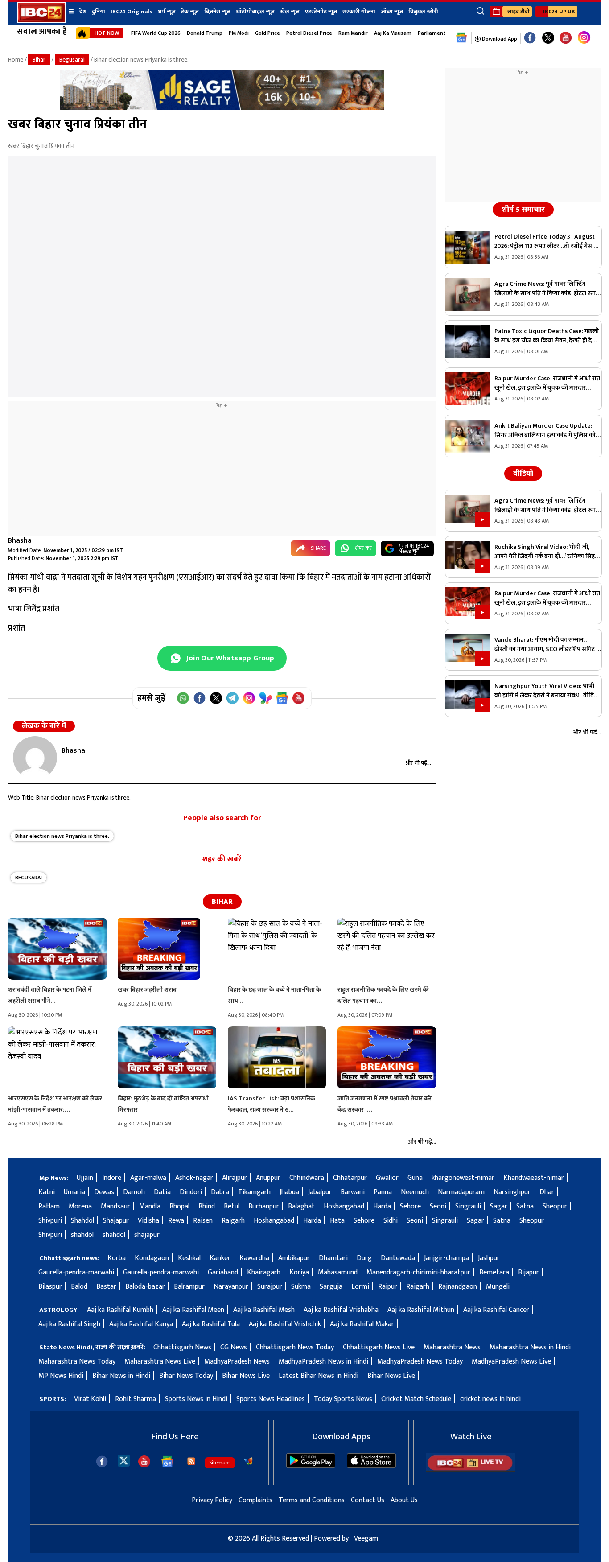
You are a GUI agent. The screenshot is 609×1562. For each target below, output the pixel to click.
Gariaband (223, 1272)
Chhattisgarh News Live (379, 1347)
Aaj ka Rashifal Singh (69, 1324)
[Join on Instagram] (249, 698)
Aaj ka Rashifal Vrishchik (285, 1324)
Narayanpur (231, 1287)
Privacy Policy (212, 1500)
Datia (162, 1192)
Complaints (255, 1500)
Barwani (353, 1192)
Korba (116, 1258)
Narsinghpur (512, 1192)
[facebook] (101, 1461)
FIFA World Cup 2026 (156, 33)
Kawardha (254, 1258)
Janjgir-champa (446, 1258)
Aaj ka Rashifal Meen (193, 1310)
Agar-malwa (148, 1178)
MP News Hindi (60, 1376)
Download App (499, 38)
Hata (337, 1221)
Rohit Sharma (135, 1399)
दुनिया (98, 11)
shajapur (147, 1235)
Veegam (366, 1539)
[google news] (462, 38)
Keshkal (189, 1258)
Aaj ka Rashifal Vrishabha (341, 1310)
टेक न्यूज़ (190, 11)
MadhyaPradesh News (237, 1362)
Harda (382, 1206)
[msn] (248, 1461)
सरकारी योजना (358, 11)
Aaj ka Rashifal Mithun (420, 1310)
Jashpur (489, 1258)
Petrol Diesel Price (309, 33)
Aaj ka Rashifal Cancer (496, 1310)
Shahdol (82, 1221)
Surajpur (269, 1287)
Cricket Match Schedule (416, 1399)
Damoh (134, 1192)
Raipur (387, 1287)
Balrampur (189, 1287)
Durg (364, 1258)
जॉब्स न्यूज (392, 11)
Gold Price (267, 33)
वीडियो (523, 473)
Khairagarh (263, 1272)
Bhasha (20, 541)
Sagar (498, 1206)
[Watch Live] (471, 1470)
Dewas (104, 1192)
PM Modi (239, 33)
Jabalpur (320, 1192)
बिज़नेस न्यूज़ (217, 11)
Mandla (149, 1206)
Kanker (220, 1258)
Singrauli (468, 1206)
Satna (525, 1206)
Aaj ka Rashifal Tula (211, 1324)
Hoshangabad (344, 1206)
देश (82, 11)
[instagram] (584, 38)
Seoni (438, 1206)
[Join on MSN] (265, 698)
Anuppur (268, 1178)
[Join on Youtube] (298, 698)
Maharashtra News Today (76, 1362)
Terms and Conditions (312, 1500)
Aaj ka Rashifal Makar (362, 1324)
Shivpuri (50, 1221)
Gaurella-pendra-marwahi (76, 1272)
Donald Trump (204, 33)
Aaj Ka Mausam (392, 33)
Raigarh (417, 1287)
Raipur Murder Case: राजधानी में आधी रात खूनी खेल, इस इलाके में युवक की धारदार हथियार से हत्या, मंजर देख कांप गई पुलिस (547, 383)
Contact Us (367, 1500)
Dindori (191, 1192)
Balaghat (301, 1206)
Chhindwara (306, 1178)
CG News (233, 1347)
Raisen (203, 1221)
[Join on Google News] (282, 698)
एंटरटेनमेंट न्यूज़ (321, 11)
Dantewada (398, 1258)
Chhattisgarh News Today (295, 1347)
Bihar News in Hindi (121, 1376)
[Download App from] (311, 1466)
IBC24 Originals (131, 11)
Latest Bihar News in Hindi (318, 1376)
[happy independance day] (222, 108)
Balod (79, 1287)
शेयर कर (363, 548)
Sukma (301, 1287)
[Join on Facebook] (199, 698)
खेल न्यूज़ (290, 11)
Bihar (39, 59)
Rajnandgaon (457, 1287)
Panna (383, 1192)
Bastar (106, 1287)
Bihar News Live (246, 1376)
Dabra (220, 1192)
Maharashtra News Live (159, 1362)
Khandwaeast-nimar (533, 1178)
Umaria (74, 1192)
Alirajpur (234, 1178)
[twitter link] (548, 38)
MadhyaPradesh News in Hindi (323, 1362)
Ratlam (49, 1206)
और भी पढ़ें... (418, 762)
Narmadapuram (461, 1192)
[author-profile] (35, 757)
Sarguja (331, 1287)
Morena (80, 1206)
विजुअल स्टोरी (423, 11)
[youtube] (565, 38)
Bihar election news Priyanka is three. (62, 836)
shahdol (82, 1235)
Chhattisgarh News (182, 1347)
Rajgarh (233, 1221)
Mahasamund (338, 1272)
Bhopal (179, 1206)
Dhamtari (333, 1258)
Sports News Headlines (270, 1399)
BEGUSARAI (28, 877)
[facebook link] (530, 38)
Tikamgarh (254, 1192)
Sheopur (555, 1206)
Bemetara (494, 1272)
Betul (231, 1206)
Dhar (546, 1192)
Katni (46, 1192)
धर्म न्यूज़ (167, 11)
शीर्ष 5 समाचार (523, 209)
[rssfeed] (191, 1461)
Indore (111, 1178)
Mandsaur (115, 1206)
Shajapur (116, 1221)
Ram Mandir (353, 33)
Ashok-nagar (194, 1178)
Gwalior (387, 1178)
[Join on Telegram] (232, 698)
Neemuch (415, 1192)
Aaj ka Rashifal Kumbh (120, 1310)
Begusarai (72, 59)
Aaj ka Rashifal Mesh (264, 1310)
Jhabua (289, 1192)
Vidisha (148, 1221)
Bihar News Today (186, 1376)
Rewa (176, 1221)
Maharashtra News (452, 1347)
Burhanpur (263, 1206)
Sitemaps (219, 1462)
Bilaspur (50, 1287)
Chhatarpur (350, 1178)
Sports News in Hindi (196, 1399)
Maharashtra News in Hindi (530, 1347)
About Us (404, 1500)
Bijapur (528, 1272)
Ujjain (85, 1178)
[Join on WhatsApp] (183, 698)
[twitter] (124, 1460)
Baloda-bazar (145, 1287)
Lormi (360, 1287)
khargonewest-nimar (463, 1178)
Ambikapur (294, 1258)
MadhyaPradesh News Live (511, 1362)
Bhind (206, 1206)
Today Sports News (343, 1399)
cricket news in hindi (490, 1399)
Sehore (410, 1206)
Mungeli (498, 1287)
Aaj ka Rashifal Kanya (141, 1324)
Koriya (299, 1272)
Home (15, 59)
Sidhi (390, 1221)
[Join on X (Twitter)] (216, 698)
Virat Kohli (90, 1399)
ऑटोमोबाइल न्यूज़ (255, 11)
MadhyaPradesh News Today (420, 1362)
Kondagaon (152, 1258)
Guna (415, 1178)
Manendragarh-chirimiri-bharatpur (418, 1272)
